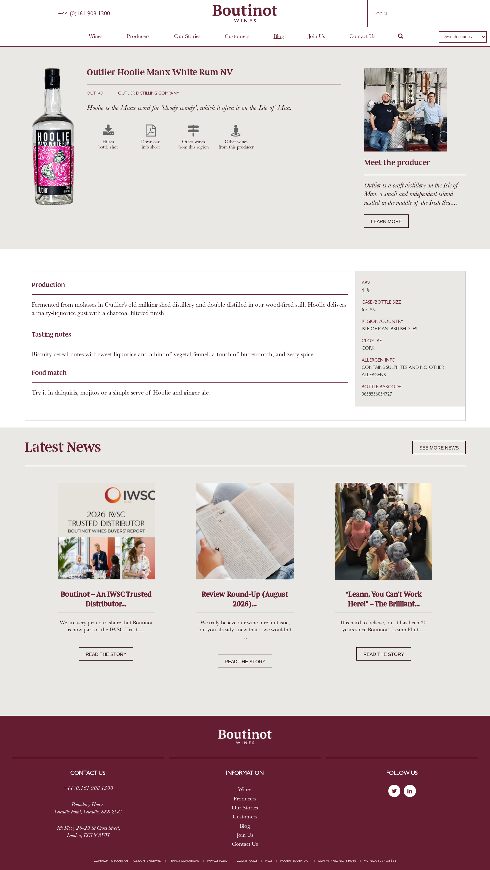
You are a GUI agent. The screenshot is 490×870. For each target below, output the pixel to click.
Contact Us (362, 37)
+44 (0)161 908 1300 (84, 14)
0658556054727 (377, 394)
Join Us (316, 37)
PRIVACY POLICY (218, 860)
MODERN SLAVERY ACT (295, 860)
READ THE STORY (106, 654)
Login (380, 14)
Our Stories (187, 37)
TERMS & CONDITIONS (184, 860)
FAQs (268, 860)
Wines (95, 37)
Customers (237, 37)
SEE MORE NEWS (439, 447)
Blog (279, 37)
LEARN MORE (386, 221)
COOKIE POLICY (247, 860)
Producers (138, 37)
